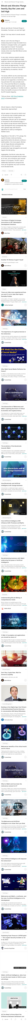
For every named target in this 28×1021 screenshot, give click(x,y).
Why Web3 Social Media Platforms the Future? (13, 370)
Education (4, 217)
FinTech (4, 170)
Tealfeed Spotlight (8, 305)
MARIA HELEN (7, 608)
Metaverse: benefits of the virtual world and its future (14, 747)
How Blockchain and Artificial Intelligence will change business (11, 484)
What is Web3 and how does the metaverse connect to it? (11, 785)
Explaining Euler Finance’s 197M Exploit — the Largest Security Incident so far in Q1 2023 (13, 937)
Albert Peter (7, 233)
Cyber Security (5, 932)
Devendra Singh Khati (9, 948)
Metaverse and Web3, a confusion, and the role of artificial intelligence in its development (13, 898)
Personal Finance (6, 669)
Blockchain (11, 170)
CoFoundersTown (8, 719)
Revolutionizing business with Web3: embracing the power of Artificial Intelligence (12, 560)
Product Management (7, 704)
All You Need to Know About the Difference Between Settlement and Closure (12, 1016)
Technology (5, 328)
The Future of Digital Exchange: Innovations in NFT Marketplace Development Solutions (11, 222)
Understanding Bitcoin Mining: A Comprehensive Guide (11, 598)
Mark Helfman (7, 265)
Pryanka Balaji (7, 342)
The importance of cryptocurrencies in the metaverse (13, 333)
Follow (24, 21)
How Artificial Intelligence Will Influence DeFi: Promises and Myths (12, 522)
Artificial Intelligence (6, 480)
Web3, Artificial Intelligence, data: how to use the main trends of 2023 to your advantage (13, 977)
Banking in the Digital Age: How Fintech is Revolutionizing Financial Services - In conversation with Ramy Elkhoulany (13, 709)
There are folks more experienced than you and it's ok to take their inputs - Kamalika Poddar (13, 294)
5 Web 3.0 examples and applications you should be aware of (13, 636)
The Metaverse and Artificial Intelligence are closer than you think (13, 822)
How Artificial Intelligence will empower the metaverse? (14, 860)
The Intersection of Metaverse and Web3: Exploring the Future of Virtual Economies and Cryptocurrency (13, 408)
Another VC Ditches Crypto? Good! (12, 260)
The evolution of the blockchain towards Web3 (11, 447)
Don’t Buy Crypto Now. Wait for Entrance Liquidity (11, 673)
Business (4, 1011)
